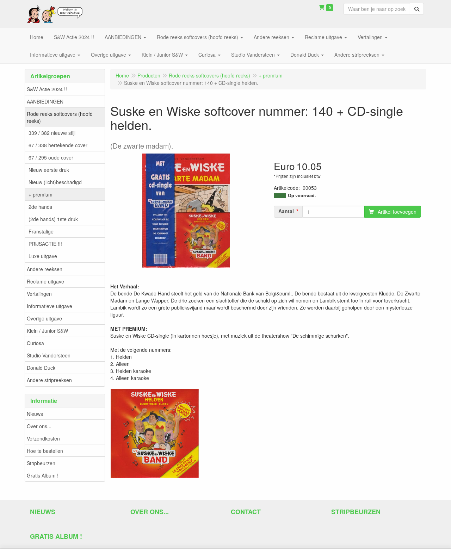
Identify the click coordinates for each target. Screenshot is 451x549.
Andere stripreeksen (49, 379)
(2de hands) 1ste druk (53, 219)
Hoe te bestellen (45, 450)
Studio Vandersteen (48, 355)
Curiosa (35, 343)
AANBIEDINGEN (45, 101)
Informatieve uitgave (49, 306)
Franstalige (41, 231)
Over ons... (39, 426)
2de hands (40, 206)
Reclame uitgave (45, 281)
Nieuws (35, 413)
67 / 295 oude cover (51, 157)
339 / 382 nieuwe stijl (52, 132)
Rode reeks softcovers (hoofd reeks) (60, 117)
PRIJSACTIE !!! (45, 243)
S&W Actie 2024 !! (47, 89)
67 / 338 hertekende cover (58, 145)
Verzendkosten (43, 438)
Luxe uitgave (43, 256)
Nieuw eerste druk (49, 169)
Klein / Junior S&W (47, 330)
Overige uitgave (44, 318)
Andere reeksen (44, 269)
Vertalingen (39, 293)
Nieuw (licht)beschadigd (55, 182)
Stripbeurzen (41, 463)
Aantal (286, 210)
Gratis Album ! (42, 475)
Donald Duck (41, 367)
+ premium (40, 194)
